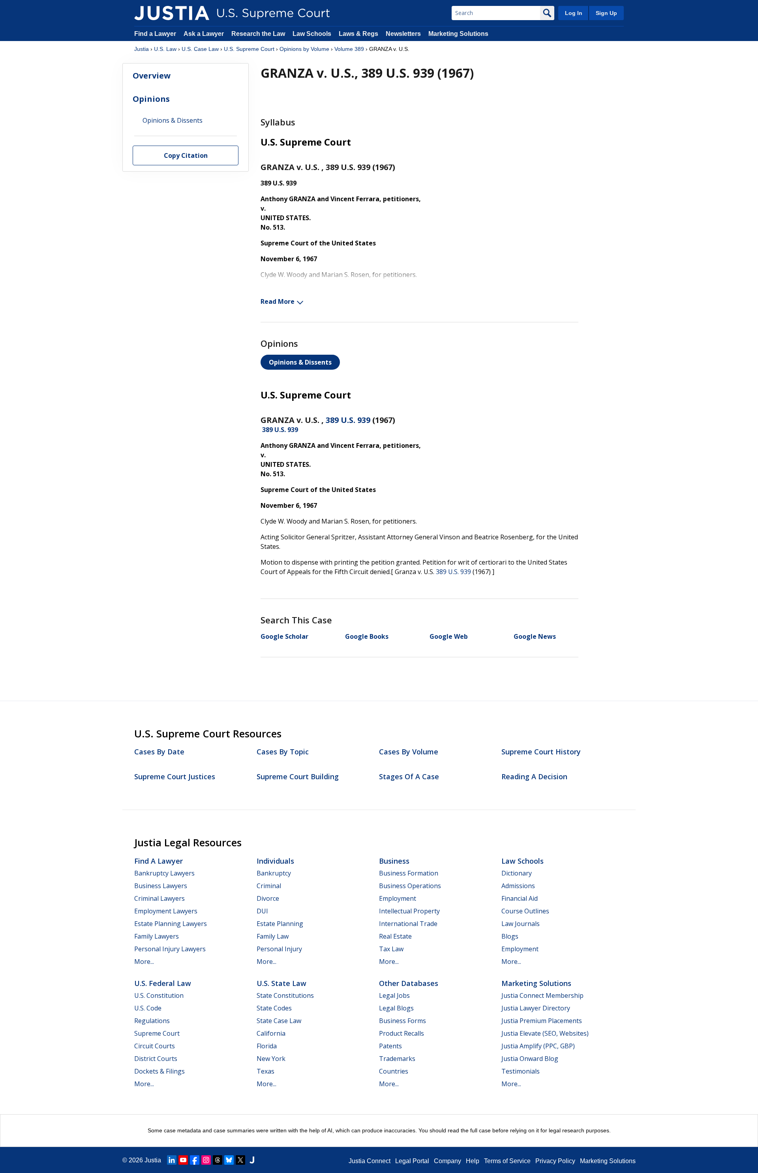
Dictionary (516, 873)
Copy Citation (186, 156)
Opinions (151, 99)
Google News (535, 636)
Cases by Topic (283, 751)
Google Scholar (284, 636)
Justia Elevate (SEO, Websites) (545, 1033)
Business (394, 861)
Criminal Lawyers (159, 898)
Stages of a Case (409, 776)
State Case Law (279, 1020)
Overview (152, 75)
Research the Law (258, 33)
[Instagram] (206, 1160)
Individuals (275, 861)
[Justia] (171, 13)
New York (271, 1058)
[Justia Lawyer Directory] (252, 1160)
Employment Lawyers (165, 911)
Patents (390, 1046)
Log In (573, 13)
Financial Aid (519, 898)
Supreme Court (157, 1033)
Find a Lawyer (155, 33)
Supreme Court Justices (174, 776)
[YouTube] (183, 1160)
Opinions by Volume (304, 49)
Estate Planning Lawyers (170, 923)
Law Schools (312, 33)
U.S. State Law (281, 983)
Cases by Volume (408, 751)
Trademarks (397, 1058)
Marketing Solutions (458, 33)
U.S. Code (147, 1008)
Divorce (268, 898)
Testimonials (520, 1071)
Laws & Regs (358, 33)
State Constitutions (285, 995)
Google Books (366, 636)
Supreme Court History (541, 751)
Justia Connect (369, 1161)
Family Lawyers (156, 936)
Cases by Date (159, 751)
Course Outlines (525, 911)
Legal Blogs (396, 1008)
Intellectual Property (409, 911)
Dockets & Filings (159, 1071)
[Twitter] (240, 1160)
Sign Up (606, 13)
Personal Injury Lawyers (170, 949)
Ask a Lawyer (204, 33)
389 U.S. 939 (348, 420)
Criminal (269, 885)
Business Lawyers (160, 885)
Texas (265, 1071)
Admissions (518, 885)
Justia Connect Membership (542, 995)
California (271, 1033)
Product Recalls (401, 1033)
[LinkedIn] (171, 1160)
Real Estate (395, 936)
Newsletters (403, 33)
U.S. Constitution (159, 995)
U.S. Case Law (200, 49)
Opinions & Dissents (300, 362)
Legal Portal (412, 1161)
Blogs (509, 936)
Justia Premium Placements (541, 1020)
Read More (278, 301)
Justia (141, 49)
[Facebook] (194, 1160)
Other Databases (408, 983)
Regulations (152, 1020)
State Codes (274, 1008)
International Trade (408, 923)
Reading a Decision (534, 776)
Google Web (449, 636)
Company (447, 1161)
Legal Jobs (394, 995)
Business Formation (408, 873)
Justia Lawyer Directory (535, 1008)
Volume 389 (349, 49)
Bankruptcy (274, 873)
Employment (397, 898)
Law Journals (520, 923)
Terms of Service (507, 1161)
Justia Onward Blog (529, 1058)
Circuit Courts (154, 1046)
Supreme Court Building (298, 776)
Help (472, 1161)
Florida (267, 1046)
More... (144, 961)
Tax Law (391, 949)
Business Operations (410, 885)
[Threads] (217, 1160)
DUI (262, 911)
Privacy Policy (555, 1161)
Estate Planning (280, 923)
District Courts (155, 1058)
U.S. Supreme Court (249, 49)
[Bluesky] (229, 1160)
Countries (393, 1071)
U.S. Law (165, 49)
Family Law (273, 936)
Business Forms (402, 1020)
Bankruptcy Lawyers (164, 873)
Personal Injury (279, 949)
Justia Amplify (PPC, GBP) (538, 1046)
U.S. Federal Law (162, 983)
